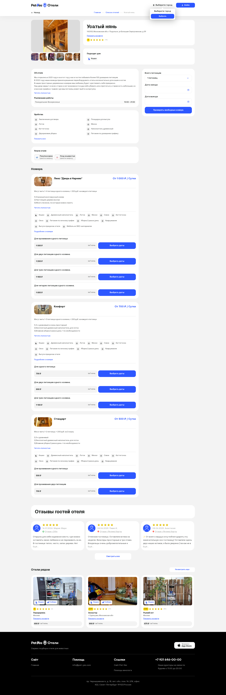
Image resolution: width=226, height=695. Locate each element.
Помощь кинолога (123, 670)
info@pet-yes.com (82, 665)
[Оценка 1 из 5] (43, 525)
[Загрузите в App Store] (184, 645)
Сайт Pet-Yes (120, 665)
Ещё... (36, 547)
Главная (35, 665)
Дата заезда (151, 85)
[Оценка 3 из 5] (50, 525)
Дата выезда (151, 97)
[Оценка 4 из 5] (53, 525)
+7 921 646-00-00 (168, 660)
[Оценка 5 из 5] (56, 525)
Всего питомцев (153, 73)
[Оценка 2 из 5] (47, 525)
